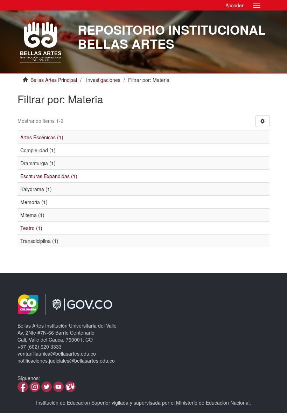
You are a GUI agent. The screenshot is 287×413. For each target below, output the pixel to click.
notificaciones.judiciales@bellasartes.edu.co (66, 360)
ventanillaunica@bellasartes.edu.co (57, 353)
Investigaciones (103, 79)
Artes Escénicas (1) (41, 137)
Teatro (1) (31, 227)
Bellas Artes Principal (53, 79)
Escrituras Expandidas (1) (48, 176)
